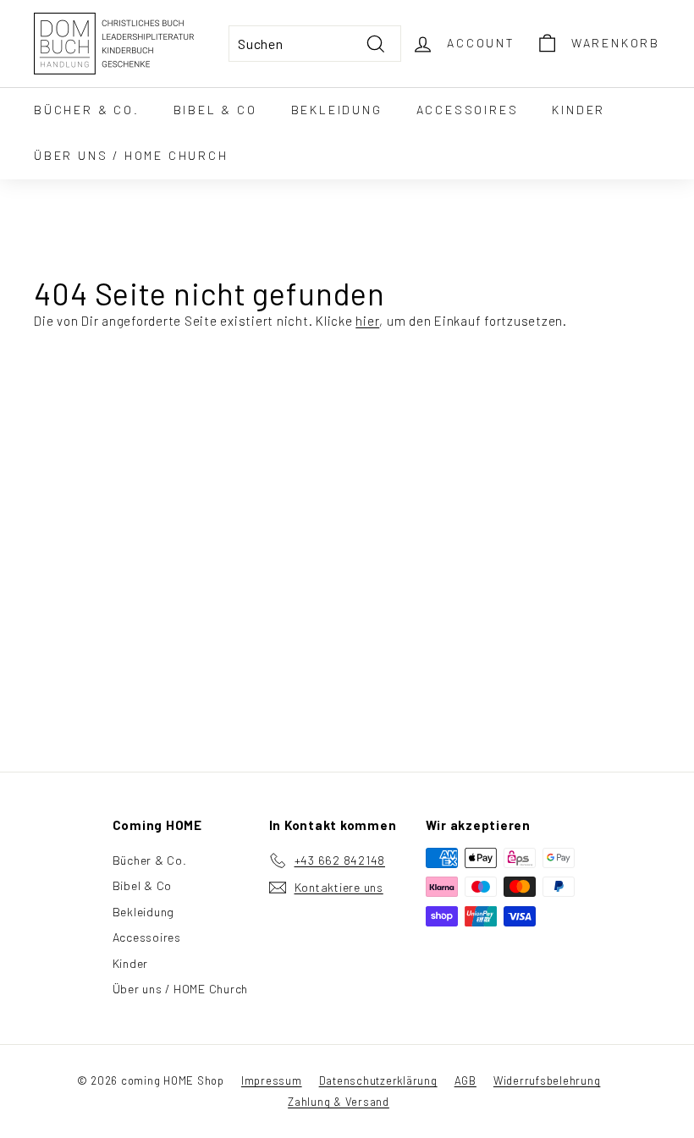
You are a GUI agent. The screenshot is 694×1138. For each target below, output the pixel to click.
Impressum (271, 1080)
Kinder (578, 109)
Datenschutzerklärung (378, 1080)
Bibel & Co (215, 109)
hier (367, 320)
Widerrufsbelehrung (547, 1080)
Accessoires (467, 109)
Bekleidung (337, 109)
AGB (465, 1080)
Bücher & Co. (87, 109)
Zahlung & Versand (338, 1101)
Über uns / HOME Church (131, 155)
